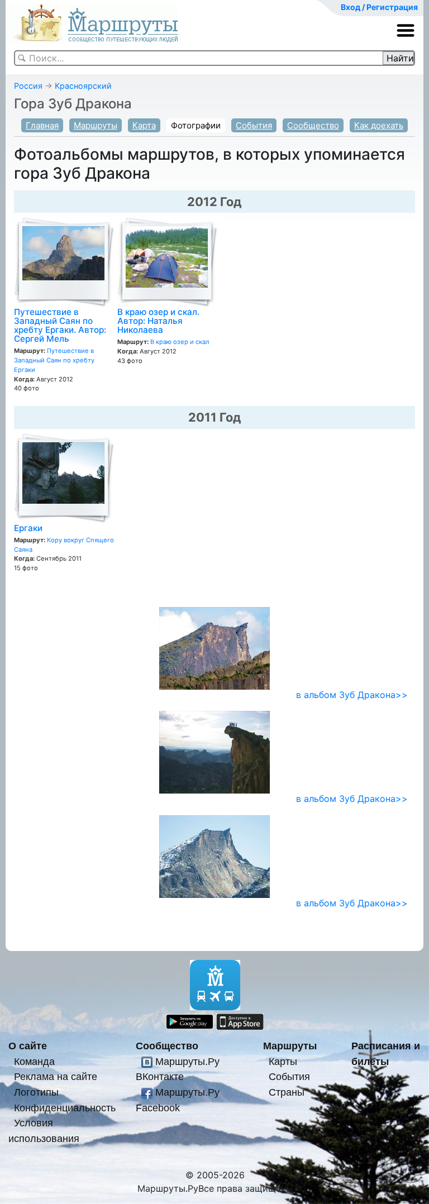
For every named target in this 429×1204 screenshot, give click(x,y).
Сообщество (313, 125)
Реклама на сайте (55, 1076)
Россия (28, 85)
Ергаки (28, 528)
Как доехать (378, 125)
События (254, 125)
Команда (34, 1061)
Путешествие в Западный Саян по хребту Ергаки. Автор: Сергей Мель (60, 325)
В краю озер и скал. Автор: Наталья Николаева (158, 321)
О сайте (27, 1046)
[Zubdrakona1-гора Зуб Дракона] (214, 647)
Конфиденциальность (65, 1108)
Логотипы (36, 1092)
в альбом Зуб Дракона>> (352, 694)
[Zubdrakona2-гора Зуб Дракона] (214, 855)
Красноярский (83, 85)
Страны (286, 1092)
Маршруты (95, 125)
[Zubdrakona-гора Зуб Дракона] (214, 751)
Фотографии (196, 125)
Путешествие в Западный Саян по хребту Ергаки (54, 360)
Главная (42, 125)
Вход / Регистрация (379, 7)
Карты (283, 1061)
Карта (144, 125)
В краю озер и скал (179, 342)
